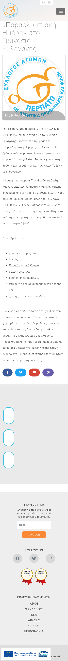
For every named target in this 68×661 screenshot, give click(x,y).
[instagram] (50, 559)
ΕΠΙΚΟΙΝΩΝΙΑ (34, 631)
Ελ (43, 2)
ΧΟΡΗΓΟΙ (34, 626)
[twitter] (34, 559)
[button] (27, 576)
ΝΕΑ (34, 614)
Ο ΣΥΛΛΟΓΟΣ (34, 609)
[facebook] (17, 559)
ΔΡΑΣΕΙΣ (34, 620)
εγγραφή (34, 534)
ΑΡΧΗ (34, 603)
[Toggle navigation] (60, 11)
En (49, 2)
